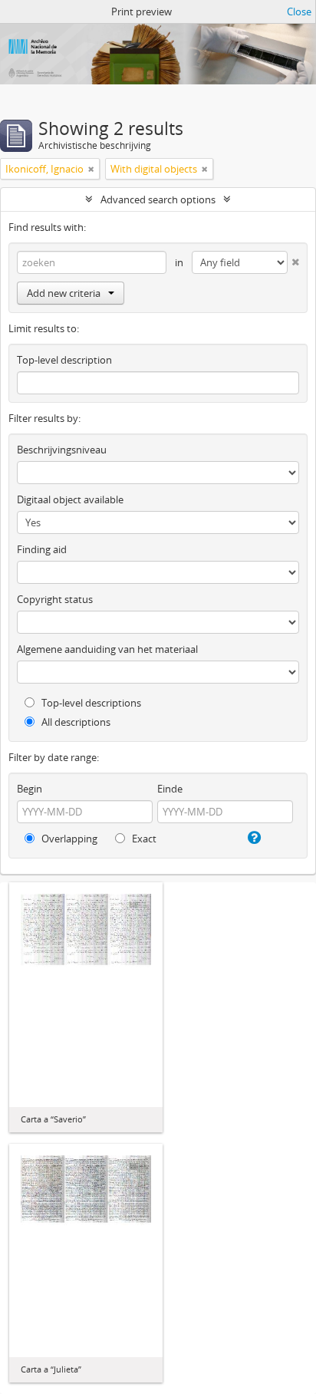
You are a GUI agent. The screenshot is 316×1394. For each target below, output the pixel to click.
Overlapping (68, 838)
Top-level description (64, 360)
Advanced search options (158, 199)
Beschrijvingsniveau (62, 449)
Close (299, 11)
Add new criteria (63, 293)
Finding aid (42, 549)
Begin (29, 789)
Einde (170, 789)
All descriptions (74, 722)
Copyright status (55, 599)
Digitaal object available (70, 499)
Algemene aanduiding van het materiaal (107, 649)
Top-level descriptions (90, 703)
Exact (143, 838)
